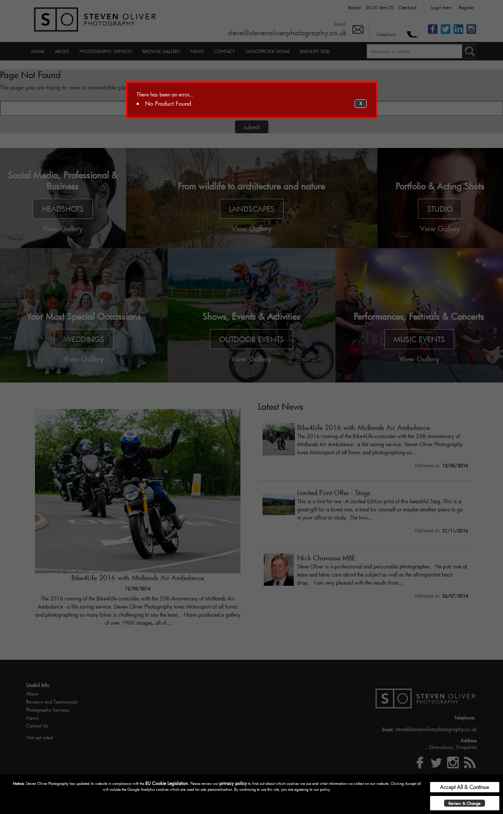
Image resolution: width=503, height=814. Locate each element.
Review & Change (465, 803)
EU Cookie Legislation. (167, 783)
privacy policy (233, 783)
